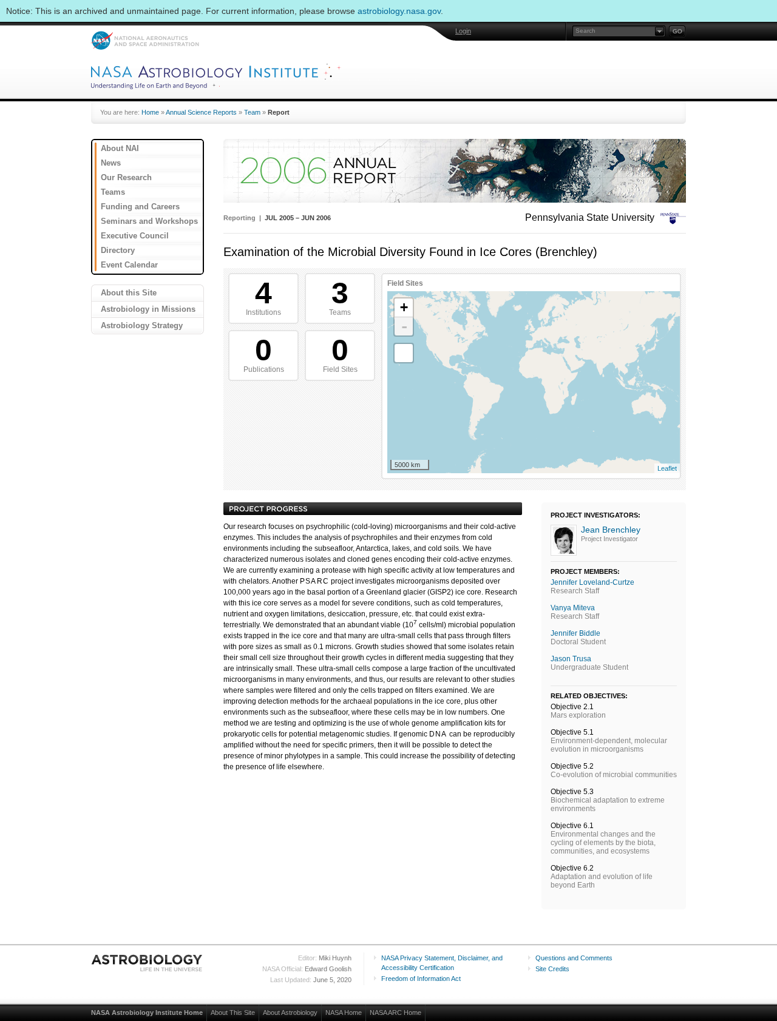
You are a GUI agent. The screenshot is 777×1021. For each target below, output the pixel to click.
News (111, 162)
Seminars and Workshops (149, 221)
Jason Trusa (571, 659)
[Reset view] (404, 353)
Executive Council (135, 235)
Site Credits (552, 968)
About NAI (120, 148)
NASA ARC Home (395, 1012)
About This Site (233, 1012)
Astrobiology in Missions (148, 309)
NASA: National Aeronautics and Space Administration (144, 40)
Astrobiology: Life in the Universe (147, 962)
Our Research (126, 177)
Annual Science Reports (201, 112)
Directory (118, 250)
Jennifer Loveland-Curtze (592, 582)
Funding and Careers (140, 206)
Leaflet (667, 468)
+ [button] (404, 307)
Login (463, 31)
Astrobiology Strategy (142, 325)
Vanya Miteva (573, 608)
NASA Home (343, 1012)
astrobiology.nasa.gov (399, 11)
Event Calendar (129, 264)
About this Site (129, 292)
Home (150, 112)
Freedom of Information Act (421, 978)
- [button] (404, 326)
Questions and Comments (573, 958)
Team (252, 112)
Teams (113, 192)
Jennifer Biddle (575, 633)
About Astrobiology (290, 1012)
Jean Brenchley (610, 529)
